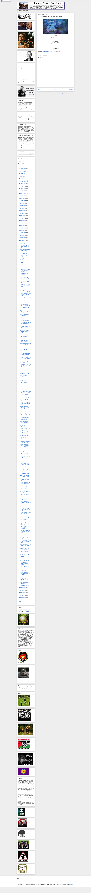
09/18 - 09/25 (23, 191)
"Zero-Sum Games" (24, 394)
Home (55, 89)
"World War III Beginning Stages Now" (25, 515)
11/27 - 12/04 (23, 175)
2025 (20, 161)
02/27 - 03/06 (23, 240)
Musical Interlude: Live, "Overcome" (24, 583)
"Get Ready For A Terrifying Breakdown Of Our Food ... (25, 298)
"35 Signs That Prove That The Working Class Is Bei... (25, 350)
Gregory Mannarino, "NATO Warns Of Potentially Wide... (25, 294)
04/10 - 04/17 (23, 230)
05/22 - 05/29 (23, 220)
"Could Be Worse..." (24, 318)
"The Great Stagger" (24, 380)
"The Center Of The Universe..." (24, 274)
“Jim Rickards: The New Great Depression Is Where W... (25, 270)
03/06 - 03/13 (23, 238)
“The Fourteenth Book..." (25, 517)
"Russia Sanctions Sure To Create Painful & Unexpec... (25, 527)
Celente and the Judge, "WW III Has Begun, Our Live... (25, 414)
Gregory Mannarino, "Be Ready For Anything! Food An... (25, 397)
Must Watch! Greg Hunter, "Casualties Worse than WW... (25, 456)
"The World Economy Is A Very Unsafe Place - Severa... (25, 563)
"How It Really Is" (23, 275)
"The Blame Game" (24, 553)
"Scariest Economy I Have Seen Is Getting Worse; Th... (25, 354)
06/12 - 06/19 (23, 215)
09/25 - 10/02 (23, 190)
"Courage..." (22, 556)
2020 (20, 602)
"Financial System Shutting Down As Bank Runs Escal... (25, 541)
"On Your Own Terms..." (24, 585)
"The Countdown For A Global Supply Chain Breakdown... (24, 411)
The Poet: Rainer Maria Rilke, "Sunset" (24, 549)
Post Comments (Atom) (58, 93)
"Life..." (21, 461)
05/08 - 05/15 (23, 223)
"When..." (22, 521)
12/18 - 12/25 (23, 169)
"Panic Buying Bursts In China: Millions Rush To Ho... (25, 467)
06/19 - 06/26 (23, 213)
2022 (20, 166)
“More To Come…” (23, 368)
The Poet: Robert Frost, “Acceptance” (24, 315)
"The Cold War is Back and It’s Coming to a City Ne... (25, 392)
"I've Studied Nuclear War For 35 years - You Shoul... (25, 579)
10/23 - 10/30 (23, 183)
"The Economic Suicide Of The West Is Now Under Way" (25, 403)
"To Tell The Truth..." (24, 253)
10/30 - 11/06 (23, 181)
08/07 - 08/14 (23, 201)
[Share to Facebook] (58, 51)
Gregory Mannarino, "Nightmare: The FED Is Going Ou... (25, 407)
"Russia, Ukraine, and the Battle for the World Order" (25, 385)
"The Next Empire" (23, 519)
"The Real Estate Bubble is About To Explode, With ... (25, 278)
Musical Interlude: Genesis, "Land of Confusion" (25, 545)
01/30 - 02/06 (23, 592)
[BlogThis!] (56, 51)
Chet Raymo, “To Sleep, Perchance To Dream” (25, 476)
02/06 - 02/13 (23, 590)
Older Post (70, 89)
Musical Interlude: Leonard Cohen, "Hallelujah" (25, 344)
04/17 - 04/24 (23, 228)
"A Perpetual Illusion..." (24, 477)
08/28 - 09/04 (23, 196)
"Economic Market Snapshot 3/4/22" (24, 338)
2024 (20, 163)
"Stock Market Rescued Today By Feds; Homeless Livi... (24, 418)
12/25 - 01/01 (23, 168)
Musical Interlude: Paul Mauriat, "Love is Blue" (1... (25, 470)
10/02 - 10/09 (23, 188)
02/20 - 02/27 (23, 587)
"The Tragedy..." (23, 570)
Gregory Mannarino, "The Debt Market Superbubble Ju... (25, 535)
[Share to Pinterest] (59, 51)
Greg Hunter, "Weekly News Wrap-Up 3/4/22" (25, 341)
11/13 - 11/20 (23, 178)
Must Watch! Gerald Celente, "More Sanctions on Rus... (25, 347)
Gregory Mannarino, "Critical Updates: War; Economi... (25, 573)
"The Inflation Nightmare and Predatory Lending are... (25, 432)
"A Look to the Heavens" (25, 251)
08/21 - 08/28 (23, 198)
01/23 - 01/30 (23, 594)
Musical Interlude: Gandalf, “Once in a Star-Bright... (25, 305)
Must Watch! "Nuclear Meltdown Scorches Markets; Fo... (24, 301)
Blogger (71, 884)
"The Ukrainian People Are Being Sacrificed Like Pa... (25, 246)
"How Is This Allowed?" (24, 494)
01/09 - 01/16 (23, 597)
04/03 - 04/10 (23, 232)
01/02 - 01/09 (23, 599)
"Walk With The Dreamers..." (23, 438)
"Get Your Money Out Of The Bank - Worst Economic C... (25, 487)
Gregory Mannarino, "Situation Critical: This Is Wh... (25, 502)
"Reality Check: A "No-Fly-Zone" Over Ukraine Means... (25, 327)
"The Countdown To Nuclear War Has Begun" (25, 559)
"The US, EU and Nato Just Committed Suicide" (25, 513)
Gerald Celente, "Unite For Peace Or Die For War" (25, 464)
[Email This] (55, 51)
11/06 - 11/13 (23, 180)
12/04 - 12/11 (23, 173)
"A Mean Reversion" (24, 453)
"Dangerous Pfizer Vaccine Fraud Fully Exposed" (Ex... (25, 285)
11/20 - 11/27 (23, 176)
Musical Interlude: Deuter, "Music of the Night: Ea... (25, 361)
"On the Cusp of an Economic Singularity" (25, 291)
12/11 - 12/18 (23, 171)
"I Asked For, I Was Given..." (24, 379)
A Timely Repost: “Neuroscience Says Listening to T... (24, 311)
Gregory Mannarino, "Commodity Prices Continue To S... (24, 335)
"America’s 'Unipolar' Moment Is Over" (24, 459)
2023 (20, 165)
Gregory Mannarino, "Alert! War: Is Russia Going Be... (25, 483)
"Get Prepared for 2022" (25, 439)
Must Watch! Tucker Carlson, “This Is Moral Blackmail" (25, 523)
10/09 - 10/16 (23, 186)
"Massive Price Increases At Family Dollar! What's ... (25, 442)
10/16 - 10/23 (23, 185)
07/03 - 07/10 (23, 210)
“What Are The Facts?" (24, 560)
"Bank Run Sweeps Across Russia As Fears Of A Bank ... (25, 531)
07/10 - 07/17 (23, 208)
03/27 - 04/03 (23, 233)
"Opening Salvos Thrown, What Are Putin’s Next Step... (25, 388)
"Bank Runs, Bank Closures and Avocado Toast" (25, 499)
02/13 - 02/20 (23, 589)
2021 (20, 601)
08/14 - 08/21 (23, 200)
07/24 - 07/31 (23, 205)
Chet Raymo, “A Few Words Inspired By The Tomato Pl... (25, 365)
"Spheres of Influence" (24, 320)
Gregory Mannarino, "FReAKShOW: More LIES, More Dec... (24, 370)
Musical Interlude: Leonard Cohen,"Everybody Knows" (25, 449)
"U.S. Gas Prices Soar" (24, 243)
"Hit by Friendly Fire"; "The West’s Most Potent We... (25, 358)
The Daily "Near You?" (24, 258)
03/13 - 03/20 (23, 237)
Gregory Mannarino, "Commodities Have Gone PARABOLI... (24, 445)
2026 (20, 160)
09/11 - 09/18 (23, 193)
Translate (27, 611)
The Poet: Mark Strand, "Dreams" (24, 426)
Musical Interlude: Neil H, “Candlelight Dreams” (25, 422)
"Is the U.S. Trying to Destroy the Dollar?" (24, 288)
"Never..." (22, 506)
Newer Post (40, 89)
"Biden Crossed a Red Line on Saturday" (25, 538)
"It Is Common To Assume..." (23, 256)
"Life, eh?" (22, 262)
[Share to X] (57, 51)
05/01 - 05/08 (23, 225)
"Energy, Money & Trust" (25, 430)
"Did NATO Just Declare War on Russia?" (25, 577)
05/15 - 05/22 (23, 222)
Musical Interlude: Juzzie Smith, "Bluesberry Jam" (25, 250)
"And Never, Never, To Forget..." (24, 376)
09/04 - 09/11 (23, 195)
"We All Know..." (23, 309)
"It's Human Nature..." (24, 551)
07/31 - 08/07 (23, 203)
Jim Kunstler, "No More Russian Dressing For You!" (25, 331)
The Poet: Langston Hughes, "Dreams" (24, 260)
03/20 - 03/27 (23, 235)
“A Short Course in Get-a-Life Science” (25, 265)
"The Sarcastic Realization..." (23, 496)
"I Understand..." (23, 242)
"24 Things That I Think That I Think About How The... (25, 509)
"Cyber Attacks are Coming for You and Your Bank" (25, 323)
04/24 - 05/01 (23, 227)
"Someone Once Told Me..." (25, 428)
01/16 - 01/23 (23, 595)
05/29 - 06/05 (23, 218)
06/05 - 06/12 (23, 217)
